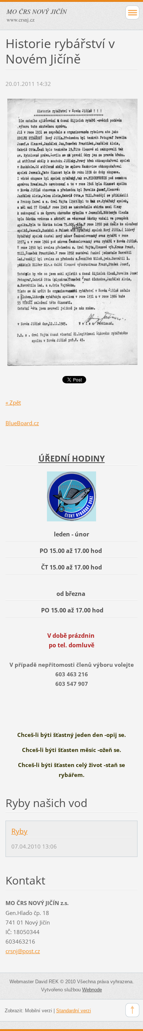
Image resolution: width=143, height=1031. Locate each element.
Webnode (92, 989)
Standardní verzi (73, 1010)
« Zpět (13, 402)
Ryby (19, 831)
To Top (132, 1010)
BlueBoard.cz (22, 423)
